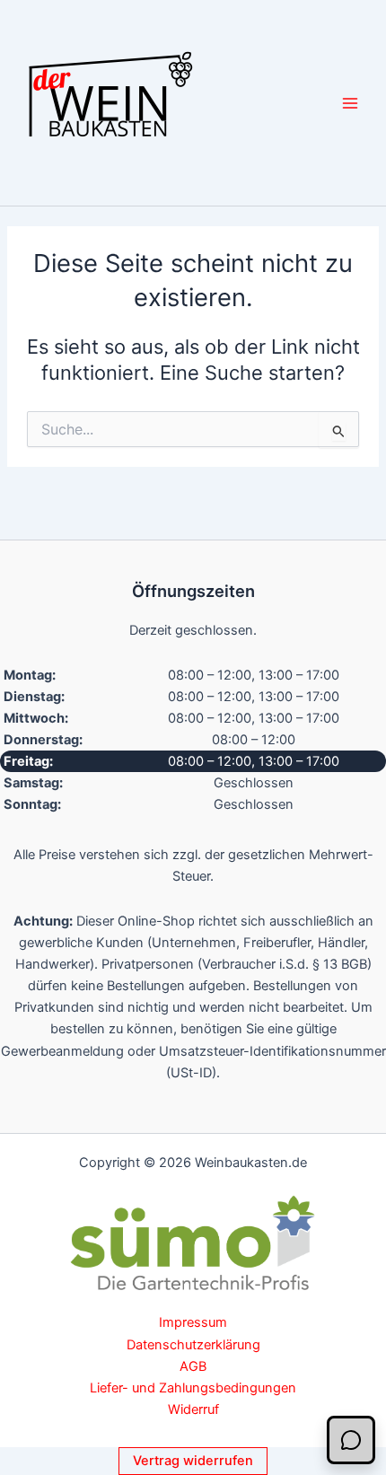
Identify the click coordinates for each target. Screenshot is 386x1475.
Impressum (193, 1322)
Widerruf (193, 1409)
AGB (193, 1366)
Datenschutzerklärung (193, 1345)
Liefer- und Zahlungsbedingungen (193, 1388)
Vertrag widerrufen (193, 1461)
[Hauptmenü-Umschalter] (350, 102)
